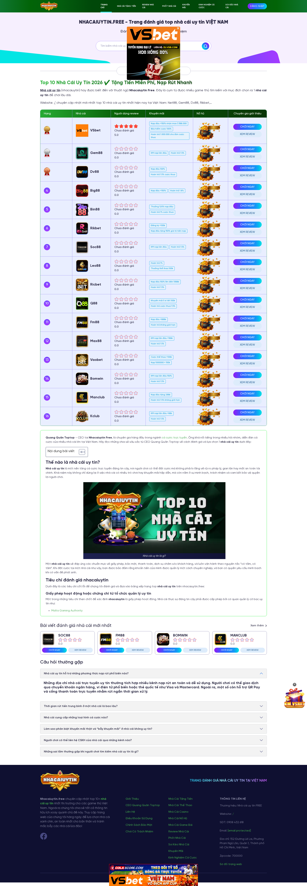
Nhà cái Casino (178, 811)
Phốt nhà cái (169, 6)
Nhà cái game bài (180, 825)
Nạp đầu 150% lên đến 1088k (165, 282)
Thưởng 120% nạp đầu (162, 206)
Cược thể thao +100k (161, 357)
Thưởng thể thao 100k (162, 268)
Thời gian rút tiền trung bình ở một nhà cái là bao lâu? (81, 706)
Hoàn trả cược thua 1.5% (163, 306)
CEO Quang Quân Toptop (143, 805)
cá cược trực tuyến (174, 437)
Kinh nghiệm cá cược (206, 6)
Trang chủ (104, 6)
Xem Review (247, 134)
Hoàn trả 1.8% (177, 190)
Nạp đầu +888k (158, 319)
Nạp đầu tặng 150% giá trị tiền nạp (168, 231)
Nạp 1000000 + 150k (160, 362)
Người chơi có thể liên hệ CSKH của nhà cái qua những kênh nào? (88, 740)
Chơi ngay (247, 126)
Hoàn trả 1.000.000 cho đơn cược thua (167, 136)
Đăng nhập (257, 6)
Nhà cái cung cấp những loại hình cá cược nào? (76, 717)
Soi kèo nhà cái (231, 6)
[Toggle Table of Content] (80, 452)
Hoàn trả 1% (157, 263)
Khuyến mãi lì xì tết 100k (163, 300)
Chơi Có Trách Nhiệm (139, 831)
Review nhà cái (148, 6)
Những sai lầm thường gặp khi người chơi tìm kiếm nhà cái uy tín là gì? (91, 751)
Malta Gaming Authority (67, 610)
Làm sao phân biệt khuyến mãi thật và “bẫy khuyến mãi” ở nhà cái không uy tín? (98, 728)
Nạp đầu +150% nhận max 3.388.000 (169, 123)
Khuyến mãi (186, 6)
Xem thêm (258, 625)
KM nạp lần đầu (159, 153)
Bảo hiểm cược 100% (161, 129)
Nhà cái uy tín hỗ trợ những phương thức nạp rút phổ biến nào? (86, 673)
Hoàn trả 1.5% (177, 153)
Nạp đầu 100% (158, 169)
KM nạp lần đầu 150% (161, 376)
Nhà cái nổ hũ (177, 818)
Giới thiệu (132, 798)
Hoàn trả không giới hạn (163, 325)
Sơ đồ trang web (231, 864)
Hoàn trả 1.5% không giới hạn (165, 400)
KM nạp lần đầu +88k (161, 413)
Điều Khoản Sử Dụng (139, 818)
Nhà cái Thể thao (180, 805)
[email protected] (239, 830)
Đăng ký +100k (158, 225)
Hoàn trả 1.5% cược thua (163, 174)
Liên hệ (130, 811)
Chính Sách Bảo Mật (139, 825)
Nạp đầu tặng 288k (160, 395)
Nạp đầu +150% (158, 190)
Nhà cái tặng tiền (126, 6)
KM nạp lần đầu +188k (162, 338)
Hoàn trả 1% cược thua (162, 212)
